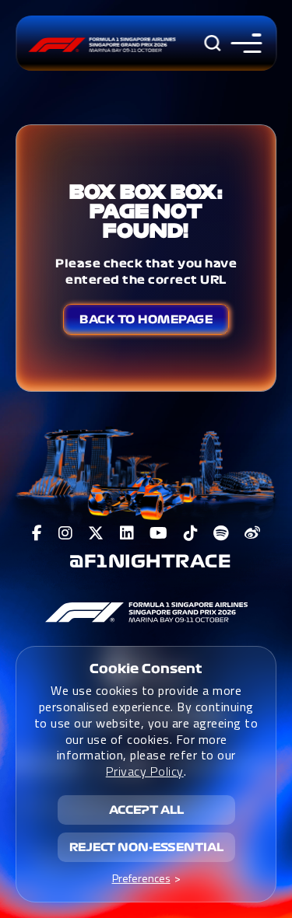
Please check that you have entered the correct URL (146, 271)
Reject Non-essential (146, 847)
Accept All (146, 810)
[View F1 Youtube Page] (159, 533)
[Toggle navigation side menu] (242, 43)
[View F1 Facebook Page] (37, 533)
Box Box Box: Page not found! (146, 211)
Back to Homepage (146, 319)
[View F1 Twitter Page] (96, 533)
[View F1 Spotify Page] (221, 533)
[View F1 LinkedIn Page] (127, 533)
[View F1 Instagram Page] (66, 533)
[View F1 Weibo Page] (253, 533)
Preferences (141, 878)
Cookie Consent (146, 668)
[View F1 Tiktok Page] (191, 533)
